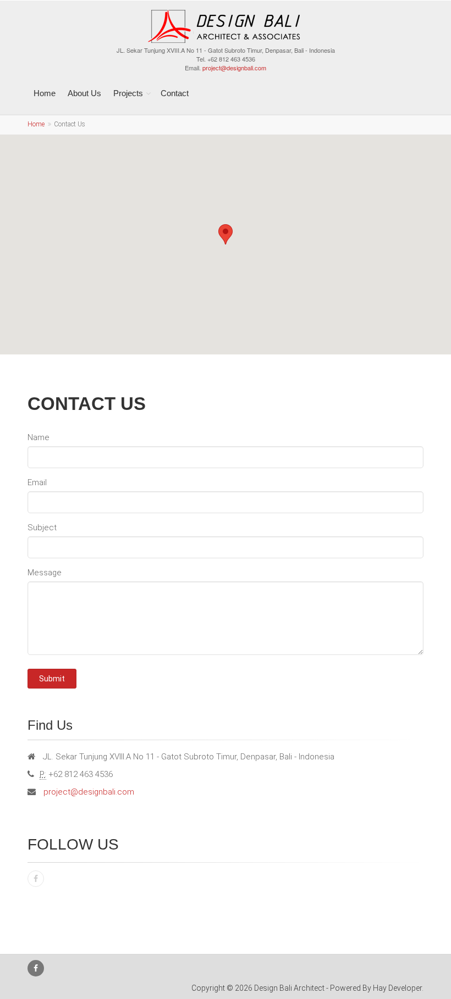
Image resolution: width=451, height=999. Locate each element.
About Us (84, 93)
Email (37, 482)
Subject (42, 527)
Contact (175, 93)
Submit (52, 678)
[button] (225, 234)
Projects (128, 93)
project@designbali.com (234, 67)
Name (39, 437)
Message (45, 573)
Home (45, 93)
